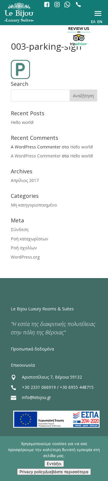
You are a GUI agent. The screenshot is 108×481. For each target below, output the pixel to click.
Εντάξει (54, 463)
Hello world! (22, 122)
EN (99, 21)
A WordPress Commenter (36, 156)
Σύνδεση (19, 229)
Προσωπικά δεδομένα (32, 349)
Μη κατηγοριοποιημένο (34, 205)
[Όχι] (101, 459)
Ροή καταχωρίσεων (29, 239)
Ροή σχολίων (24, 248)
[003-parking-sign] (20, 77)
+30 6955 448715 (77, 387)
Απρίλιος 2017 (25, 180)
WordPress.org (25, 257)
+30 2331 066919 (39, 387)
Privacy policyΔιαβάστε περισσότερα (54, 471)
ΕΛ (93, 21)
